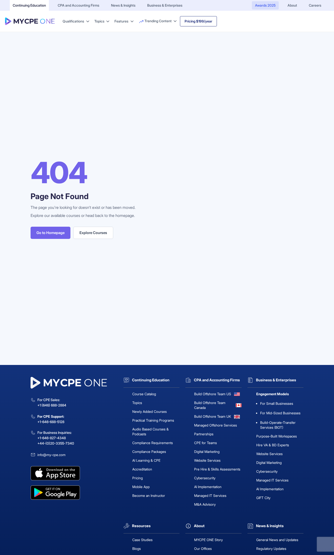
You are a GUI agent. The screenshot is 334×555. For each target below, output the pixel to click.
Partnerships (203, 434)
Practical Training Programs (153, 420)
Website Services (207, 460)
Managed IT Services (210, 495)
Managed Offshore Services (215, 425)
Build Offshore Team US (212, 394)
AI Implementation (208, 487)
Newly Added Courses (149, 411)
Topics (137, 403)
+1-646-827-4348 (51, 438)
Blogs (136, 548)
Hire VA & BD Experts (272, 445)
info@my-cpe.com (51, 455)
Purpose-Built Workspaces (276, 436)
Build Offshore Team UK (212, 416)
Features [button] (121, 21)
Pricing (137, 478)
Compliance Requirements (152, 443)
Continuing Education (29, 5)
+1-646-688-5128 (50, 422)
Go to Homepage (50, 232)
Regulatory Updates (271, 548)
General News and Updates (277, 540)
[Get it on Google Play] (74, 492)
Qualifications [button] (74, 21)
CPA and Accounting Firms (78, 5)
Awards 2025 (265, 5)
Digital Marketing (207, 451)
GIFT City (263, 498)
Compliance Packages (149, 451)
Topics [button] (99, 21)
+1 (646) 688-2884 (51, 405)
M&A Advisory (205, 504)
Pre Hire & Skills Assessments (217, 469)
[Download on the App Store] (74, 473)
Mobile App (141, 487)
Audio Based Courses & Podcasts (150, 431)
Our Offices (203, 548)
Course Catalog (144, 394)
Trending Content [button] (158, 21)
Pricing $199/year (198, 21)
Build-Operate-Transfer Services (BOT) (278, 424)
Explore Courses (93, 232)
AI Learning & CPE (146, 460)
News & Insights (123, 5)
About (292, 5)
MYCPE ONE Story (208, 540)
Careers (315, 5)
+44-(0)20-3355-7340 (55, 443)
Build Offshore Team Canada (209, 405)
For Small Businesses (276, 403)
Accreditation (142, 469)
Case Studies (142, 540)
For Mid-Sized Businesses (280, 413)
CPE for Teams (205, 443)
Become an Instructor (148, 495)
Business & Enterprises (164, 5)
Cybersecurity (204, 478)
